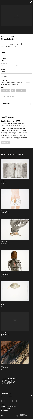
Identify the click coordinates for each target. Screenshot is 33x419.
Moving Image (6, 90)
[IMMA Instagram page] (5, 401)
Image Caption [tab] (5, 103)
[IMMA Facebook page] (1, 401)
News (2, 405)
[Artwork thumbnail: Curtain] (15, 169)
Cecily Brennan (20, 90)
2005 (13, 90)
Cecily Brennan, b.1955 (7, 37)
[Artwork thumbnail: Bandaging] (15, 199)
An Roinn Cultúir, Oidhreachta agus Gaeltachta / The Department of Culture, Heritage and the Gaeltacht (24, 414)
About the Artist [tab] (7, 117)
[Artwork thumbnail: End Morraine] (15, 321)
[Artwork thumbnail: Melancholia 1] (15, 229)
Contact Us (4, 410)
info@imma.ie (14, 84)
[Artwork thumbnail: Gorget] (15, 291)
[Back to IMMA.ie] (13, 382)
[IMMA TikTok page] (16, 401)
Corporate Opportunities (8, 406)
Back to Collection (8, 96)
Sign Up (30, 395)
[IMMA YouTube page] (12, 401)
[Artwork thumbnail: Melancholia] (15, 260)
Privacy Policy (5, 408)
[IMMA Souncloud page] (9, 401)
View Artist (5, 142)
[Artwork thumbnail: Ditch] (15, 352)
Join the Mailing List (6, 393)
